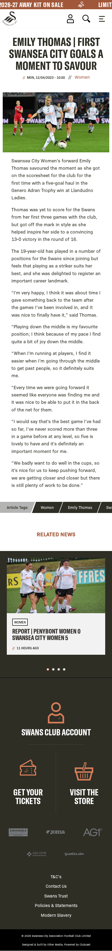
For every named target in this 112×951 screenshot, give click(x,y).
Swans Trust (56, 896)
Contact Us (56, 886)
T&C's (56, 876)
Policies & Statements (56, 905)
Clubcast (85, 944)
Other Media (55, 944)
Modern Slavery (56, 915)
